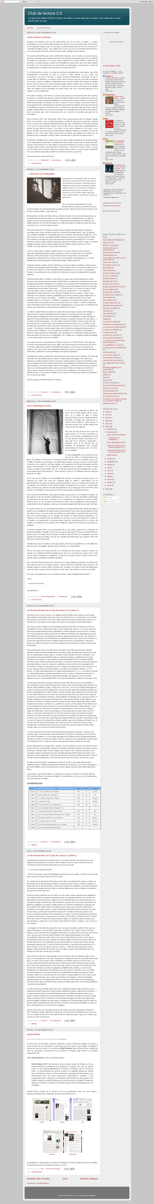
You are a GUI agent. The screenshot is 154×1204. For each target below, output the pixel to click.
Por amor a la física (110, 383)
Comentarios (110, 501)
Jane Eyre (106, 311)
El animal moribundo (110, 273)
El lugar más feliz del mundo (113, 287)
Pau (106, 139)
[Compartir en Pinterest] (75, 160)
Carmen (42, 1122)
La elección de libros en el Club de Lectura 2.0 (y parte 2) (52, 610)
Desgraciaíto (72, 1154)
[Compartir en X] (70, 160)
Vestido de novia (109, 403)
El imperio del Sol (109, 281)
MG (106, 119)
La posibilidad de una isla (112, 345)
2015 (107, 421)
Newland (52, 1154)
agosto (110, 464)
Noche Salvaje (108, 372)
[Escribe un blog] (68, 160)
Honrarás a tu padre (110, 308)
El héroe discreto (109, 278)
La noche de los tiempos (111, 338)
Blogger (92, 1195)
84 (104, 237)
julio (108, 467)
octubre (110, 459)
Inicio (65, 1178)
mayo (109, 473)
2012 (107, 489)
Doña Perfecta (36, 163)
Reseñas (30, 28)
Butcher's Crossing (109, 245)
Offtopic (34, 845)
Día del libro (107, 268)
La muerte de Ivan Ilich (111, 335)
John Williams (108, 316)
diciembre (111, 429)
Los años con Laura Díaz (112, 360)
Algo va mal (107, 242)
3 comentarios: (56, 160)
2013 (107, 426)
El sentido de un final (110, 292)
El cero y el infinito (109, 276)
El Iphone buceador (111, 78)
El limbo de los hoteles (119, 97)
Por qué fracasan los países (113, 385)
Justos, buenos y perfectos (39, 37)
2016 (107, 418)
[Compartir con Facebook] (72, 160)
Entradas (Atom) (43, 1183)
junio (109, 470)
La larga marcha (109, 332)
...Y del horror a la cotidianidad (40, 174)
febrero (110, 482)
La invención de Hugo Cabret (113, 327)
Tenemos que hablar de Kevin (113, 393)
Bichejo (62, 1122)
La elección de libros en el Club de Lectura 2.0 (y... (116, 446)
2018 (107, 412)
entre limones (108, 297)
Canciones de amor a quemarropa (110, 249)
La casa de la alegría (110, 321)
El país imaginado (109, 289)
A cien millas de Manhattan (112, 240)
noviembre (111, 432)
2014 (107, 424)
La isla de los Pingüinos (111, 330)
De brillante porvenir (110, 265)
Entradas (109, 498)
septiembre (111, 462)
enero (109, 485)
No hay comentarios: (53, 1169)
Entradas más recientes (38, 1178)
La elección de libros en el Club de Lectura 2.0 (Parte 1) (52, 855)
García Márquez (109, 300)
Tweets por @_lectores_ (111, 206)
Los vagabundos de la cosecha (119, 142)
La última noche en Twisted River (115, 348)
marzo (109, 479)
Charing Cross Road (110, 252)
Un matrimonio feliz (110, 396)
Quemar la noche (109, 388)
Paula (105, 377)
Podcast (106, 380)
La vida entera (108, 352)
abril (109, 476)
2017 (107, 415)
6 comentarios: (56, 842)
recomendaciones (109, 391)
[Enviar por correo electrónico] (66, 160)
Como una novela (109, 262)
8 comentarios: (56, 1020)
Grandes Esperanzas (110, 303)
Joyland (105, 319)
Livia (82, 1122)
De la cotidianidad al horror (39, 406)
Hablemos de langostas (111, 305)
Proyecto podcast (43, 28)
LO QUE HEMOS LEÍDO (111, 66)
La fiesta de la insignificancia (113, 324)
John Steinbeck (108, 313)
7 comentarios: (62, 596)
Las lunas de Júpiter (110, 355)
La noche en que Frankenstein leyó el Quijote (120, 167)
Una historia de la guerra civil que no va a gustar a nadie (115, 400)
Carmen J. (109, 76)
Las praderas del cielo (111, 357)
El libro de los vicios (110, 284)
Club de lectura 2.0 (45, 13)
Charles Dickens (109, 255)
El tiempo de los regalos (111, 295)
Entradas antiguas (89, 1178)
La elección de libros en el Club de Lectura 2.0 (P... (116, 451)
